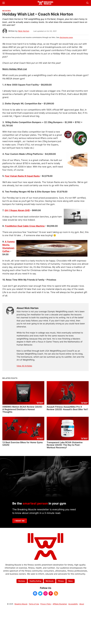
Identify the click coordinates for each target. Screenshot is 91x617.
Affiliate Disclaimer (60, 604)
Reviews (6, 11)
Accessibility (73, 604)
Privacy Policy (45, 604)
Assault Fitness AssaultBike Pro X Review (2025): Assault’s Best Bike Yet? (67, 408)
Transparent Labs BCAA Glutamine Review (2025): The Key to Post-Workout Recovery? (65, 445)
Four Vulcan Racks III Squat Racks (22, 176)
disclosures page (66, 37)
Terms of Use (34, 604)
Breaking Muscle (21, 604)
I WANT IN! (20, 521)
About (81, 604)
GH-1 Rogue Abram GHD (17, 210)
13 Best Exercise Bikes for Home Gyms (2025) (22, 443)
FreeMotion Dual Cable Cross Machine (25, 226)
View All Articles (24, 366)
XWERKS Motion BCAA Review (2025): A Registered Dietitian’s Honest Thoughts (22, 409)
